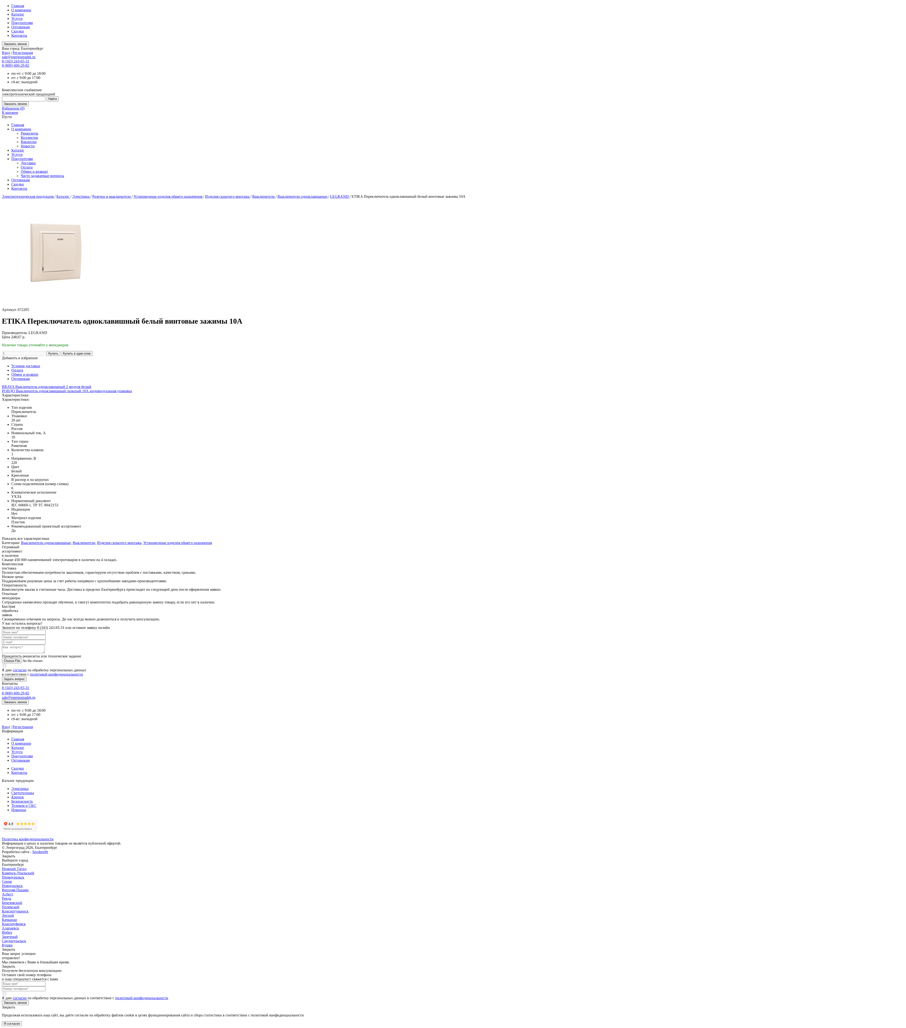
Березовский (12, 903)
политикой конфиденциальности (56, 674)
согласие (20, 670)
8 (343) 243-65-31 (15, 61)
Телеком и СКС (23, 806)
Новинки (18, 810)
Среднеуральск (14, 941)
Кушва (7, 945)
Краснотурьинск (15, 911)
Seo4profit (40, 852)
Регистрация (23, 53)
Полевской (10, 907)
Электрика (81, 196)
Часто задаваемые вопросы (42, 176)
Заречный (10, 937)
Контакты (19, 35)
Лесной (8, 915)
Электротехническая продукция (28, 196)
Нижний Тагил (14, 869)
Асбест (7, 894)
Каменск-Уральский (18, 873)
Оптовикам (20, 27)
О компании (21, 10)
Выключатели (264, 196)
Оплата (27, 167)
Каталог (17, 14)
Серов (7, 881)
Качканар (9, 920)
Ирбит (7, 932)
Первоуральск (13, 877)
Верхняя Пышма (15, 890)
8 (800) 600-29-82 (15, 65)
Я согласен (12, 1023)
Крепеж (17, 797)
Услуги (17, 19)
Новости (28, 146)
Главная (17, 6)
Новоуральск (12, 886)
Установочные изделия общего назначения (168, 196)
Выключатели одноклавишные (302, 196)
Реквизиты (29, 133)
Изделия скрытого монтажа (227, 196)
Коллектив (29, 138)
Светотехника (22, 793)
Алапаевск (10, 928)
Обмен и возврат (34, 171)
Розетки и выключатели (112, 196)
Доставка (28, 163)
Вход (6, 53)
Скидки (17, 31)
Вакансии (29, 142)
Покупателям (22, 23)
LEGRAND (340, 196)
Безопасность (22, 801)
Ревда (6, 898)
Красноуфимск (14, 924)
